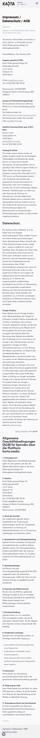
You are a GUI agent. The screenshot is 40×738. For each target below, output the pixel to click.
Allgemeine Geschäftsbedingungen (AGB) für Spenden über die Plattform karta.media (18, 32)
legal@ (11, 80)
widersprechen (15, 425)
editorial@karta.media (11, 142)
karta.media (18, 80)
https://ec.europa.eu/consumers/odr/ (21, 115)
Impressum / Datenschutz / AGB (14, 729)
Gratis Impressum (21, 431)
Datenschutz (6, 27)
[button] (3, 734)
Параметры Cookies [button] (9, 732)
